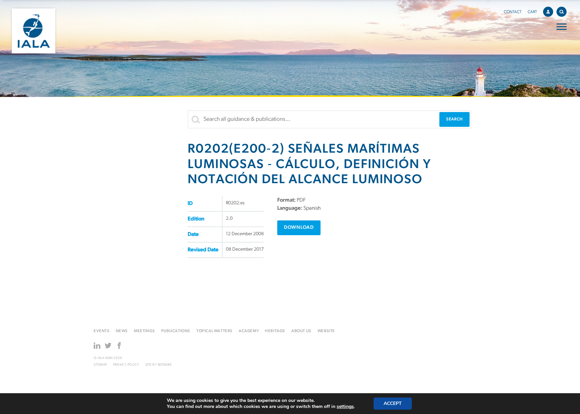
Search (562, 12)
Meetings (144, 331)
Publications (175, 331)
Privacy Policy (126, 365)
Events (102, 331)
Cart (532, 12)
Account (548, 12)
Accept (393, 403)
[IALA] (33, 30)
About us (301, 331)
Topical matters (214, 331)
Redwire (165, 365)
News (122, 331)
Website (326, 331)
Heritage (275, 331)
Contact (513, 12)
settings (345, 407)
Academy (249, 331)
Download (299, 227)
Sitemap (100, 365)
